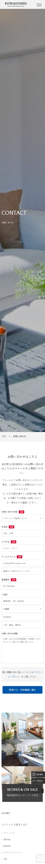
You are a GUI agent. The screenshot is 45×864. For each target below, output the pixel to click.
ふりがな (8, 541)
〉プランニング (8, 833)
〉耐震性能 (6, 846)
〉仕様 (4, 859)
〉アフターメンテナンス (12, 852)
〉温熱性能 (6, 839)
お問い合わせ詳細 (10, 633)
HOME (6, 813)
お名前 (7, 526)
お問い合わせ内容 (12, 511)
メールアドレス (11, 556)
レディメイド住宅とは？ (15, 824)
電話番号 (8, 579)
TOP (4, 436)
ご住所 (5, 594)
